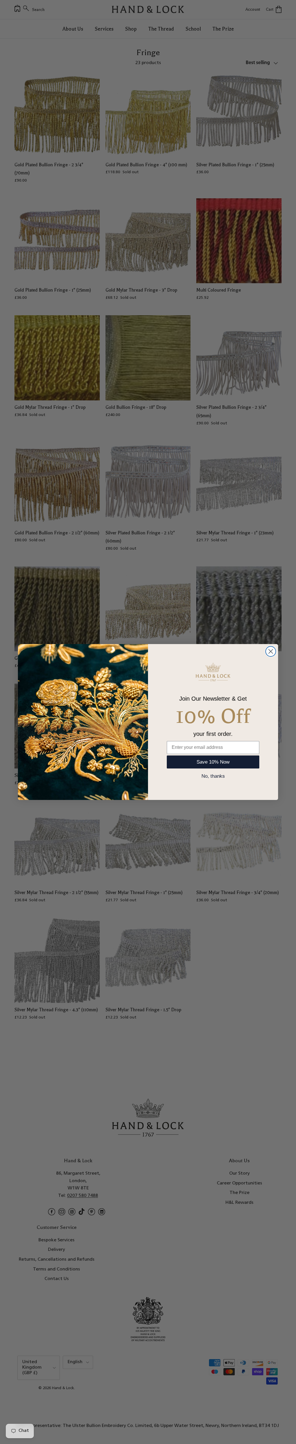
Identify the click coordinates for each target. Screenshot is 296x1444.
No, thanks (213, 776)
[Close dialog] (271, 651)
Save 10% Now (213, 762)
